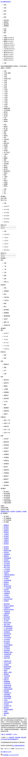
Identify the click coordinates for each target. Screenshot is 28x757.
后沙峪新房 (7, 571)
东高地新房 (7, 632)
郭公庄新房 (7, 641)
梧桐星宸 (6, 674)
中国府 (5, 711)
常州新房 (6, 527)
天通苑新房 (7, 554)
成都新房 (6, 525)
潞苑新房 (6, 582)
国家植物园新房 (8, 626)
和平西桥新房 (7, 633)
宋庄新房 (6, 552)
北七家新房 (7, 597)
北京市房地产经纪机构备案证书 (9, 739)
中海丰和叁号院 (8, 702)
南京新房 (6, 532)
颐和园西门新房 (8, 652)
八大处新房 (7, 569)
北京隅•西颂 (7, 683)
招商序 (5, 670)
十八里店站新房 (8, 628)
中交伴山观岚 (7, 663)
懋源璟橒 (6, 713)
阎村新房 (6, 548)
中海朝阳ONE (7, 692)
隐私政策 (17, 737)
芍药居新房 (7, 611)
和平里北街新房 (8, 630)
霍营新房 (6, 615)
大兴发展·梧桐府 (8, 709)
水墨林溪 (6, 678)
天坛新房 (6, 589)
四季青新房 (7, 576)
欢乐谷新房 (7, 591)
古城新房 (6, 573)
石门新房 (6, 620)
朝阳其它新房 (7, 550)
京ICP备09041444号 (6, 751)
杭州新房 (6, 529)
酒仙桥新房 (7, 565)
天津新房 (6, 538)
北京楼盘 (18, 511)
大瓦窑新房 (7, 656)
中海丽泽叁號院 (8, 689)
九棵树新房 (7, 613)
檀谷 (5, 715)
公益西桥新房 (7, 654)
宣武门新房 (7, 567)
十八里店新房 (7, 588)
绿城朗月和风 (7, 687)
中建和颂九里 (7, 661)
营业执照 (23, 737)
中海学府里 (7, 676)
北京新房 (12, 511)
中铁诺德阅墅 (7, 696)
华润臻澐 (6, 665)
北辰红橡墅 (7, 694)
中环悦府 (6, 704)
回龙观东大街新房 (9, 609)
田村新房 (6, 584)
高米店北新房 (7, 622)
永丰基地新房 (7, 580)
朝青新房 (6, 556)
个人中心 (14, 734)
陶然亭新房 (7, 617)
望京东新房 (7, 619)
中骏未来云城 (7, 685)
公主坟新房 (7, 639)
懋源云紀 (6, 707)
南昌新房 (6, 530)
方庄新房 (6, 595)
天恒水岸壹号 (7, 698)
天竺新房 (6, 560)
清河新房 (6, 547)
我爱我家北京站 (5, 511)
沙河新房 (6, 578)
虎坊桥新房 (7, 650)
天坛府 (5, 700)
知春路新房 (7, 647)
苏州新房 (6, 536)
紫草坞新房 (7, 604)
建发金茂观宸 (7, 666)
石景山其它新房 (8, 599)
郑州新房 (6, 543)
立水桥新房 (7, 648)
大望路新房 (7, 593)
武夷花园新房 (7, 558)
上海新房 (6, 534)
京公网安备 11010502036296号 (10, 755)
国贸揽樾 (6, 691)
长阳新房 (6, 601)
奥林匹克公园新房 (9, 606)
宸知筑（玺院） (8, 672)
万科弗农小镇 (7, 705)
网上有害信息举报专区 (18, 745)
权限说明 (11, 737)
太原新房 (6, 540)
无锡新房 (6, 542)
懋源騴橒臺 (7, 681)
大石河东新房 (7, 637)
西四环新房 (7, 561)
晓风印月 (6, 679)
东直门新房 (7, 658)
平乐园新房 (7, 643)
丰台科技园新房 (8, 645)
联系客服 (8, 734)
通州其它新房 (7, 586)
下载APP (3, 734)
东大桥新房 (7, 563)
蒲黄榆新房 (7, 635)
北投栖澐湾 (7, 668)
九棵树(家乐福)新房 (9, 574)
